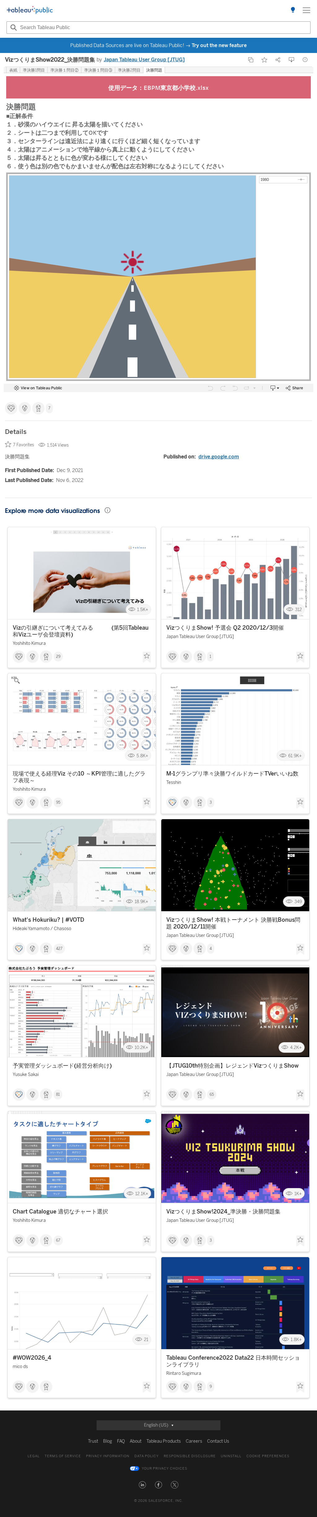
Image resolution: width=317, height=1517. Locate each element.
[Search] (13, 27)
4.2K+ (296, 1047)
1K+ (298, 1193)
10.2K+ (141, 1047)
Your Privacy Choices (164, 1469)
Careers (194, 1441)
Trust (93, 1441)
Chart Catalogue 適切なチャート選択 (60, 1211)
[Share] (278, 60)
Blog (107, 1441)
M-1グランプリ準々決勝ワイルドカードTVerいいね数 (232, 773)
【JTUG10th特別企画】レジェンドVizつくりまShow (232, 1065)
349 (298, 901)
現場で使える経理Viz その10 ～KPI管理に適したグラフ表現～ (79, 777)
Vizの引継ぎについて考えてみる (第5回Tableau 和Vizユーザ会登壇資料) (81, 631)
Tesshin (173, 782)
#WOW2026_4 (32, 1357)
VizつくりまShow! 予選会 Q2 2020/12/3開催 (225, 627)
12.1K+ (141, 1193)
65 (212, 1094)
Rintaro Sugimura (183, 1373)
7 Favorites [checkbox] (23, 445)
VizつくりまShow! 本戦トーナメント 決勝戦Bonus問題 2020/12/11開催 (233, 923)
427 (59, 948)
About (135, 1441)
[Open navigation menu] (306, 10)
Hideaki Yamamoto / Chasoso (42, 928)
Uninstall (231, 1456)
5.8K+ (142, 755)
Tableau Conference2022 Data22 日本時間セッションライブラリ (233, 1361)
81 (58, 1094)
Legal (34, 1456)
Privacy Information (107, 1456)
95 (58, 802)
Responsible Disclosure (190, 1456)
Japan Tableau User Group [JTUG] (144, 60)
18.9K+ (141, 901)
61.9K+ (295, 755)
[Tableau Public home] (30, 10)
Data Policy (146, 1456)
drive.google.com (218, 457)
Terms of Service (63, 1456)
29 (58, 656)
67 (58, 1240)
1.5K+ (142, 609)
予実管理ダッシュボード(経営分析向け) (62, 1065)
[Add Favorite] (264, 60)
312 (298, 609)
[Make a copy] (251, 60)
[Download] (291, 60)
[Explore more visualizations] (292, 10)
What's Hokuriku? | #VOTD (48, 919)
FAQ (121, 1441)
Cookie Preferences (267, 1456)
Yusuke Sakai (26, 1074)
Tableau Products (163, 1441)
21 (146, 1339)
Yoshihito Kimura (29, 643)
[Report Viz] (305, 60)
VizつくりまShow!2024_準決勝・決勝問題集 (223, 1211)
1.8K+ (296, 1339)
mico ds (20, 1366)
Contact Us (218, 1441)
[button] (142, 1485)
